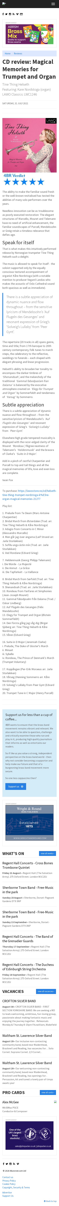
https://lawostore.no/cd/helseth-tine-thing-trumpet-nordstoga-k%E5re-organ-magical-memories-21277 (29, 494)
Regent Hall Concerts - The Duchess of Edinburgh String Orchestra (28, 966)
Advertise (7, 1192)
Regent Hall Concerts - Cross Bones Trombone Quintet (27, 865)
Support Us (8, 1195)
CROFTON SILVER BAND (19, 1001)
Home (8, 53)
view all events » (47, 853)
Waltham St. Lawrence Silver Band (27, 1035)
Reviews (18, 53)
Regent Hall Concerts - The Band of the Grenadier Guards (27, 938)
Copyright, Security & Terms (16, 1187)
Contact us (7, 1177)
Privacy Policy (9, 1180)
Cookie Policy (8, 1183)
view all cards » (48, 1092)
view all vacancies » (46, 991)
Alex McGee (10, 1102)
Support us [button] (14, 786)
